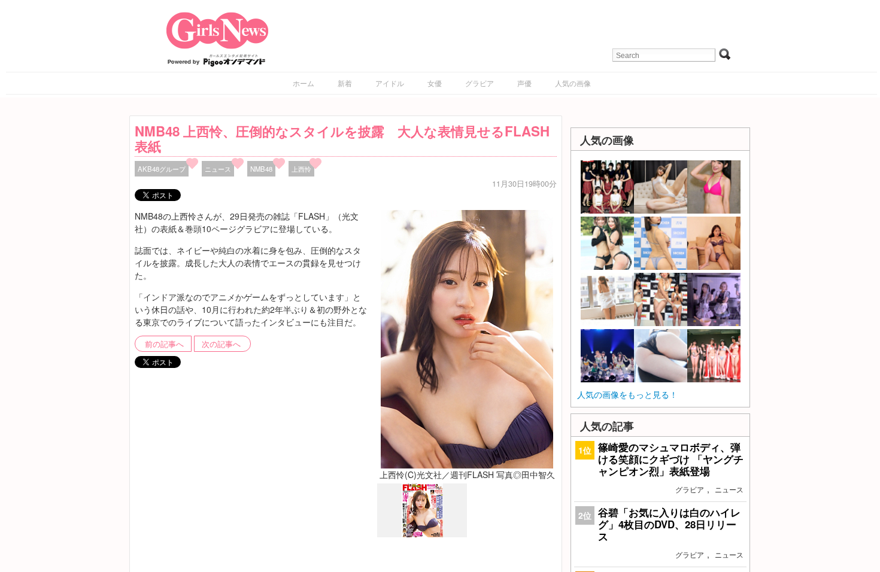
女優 (434, 83)
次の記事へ (221, 344)
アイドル (389, 83)
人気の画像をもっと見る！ (627, 394)
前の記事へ (164, 344)
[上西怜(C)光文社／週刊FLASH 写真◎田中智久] (467, 338)
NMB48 (261, 169)
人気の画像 (573, 83)
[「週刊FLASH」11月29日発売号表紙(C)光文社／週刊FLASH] (422, 534)
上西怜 (301, 169)
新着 (345, 83)
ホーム (303, 83)
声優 (524, 83)
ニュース (218, 169)
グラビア (479, 83)
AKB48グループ (162, 169)
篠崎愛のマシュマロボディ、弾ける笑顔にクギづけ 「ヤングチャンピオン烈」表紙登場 (671, 458)
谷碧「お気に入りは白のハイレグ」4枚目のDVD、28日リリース (669, 524)
